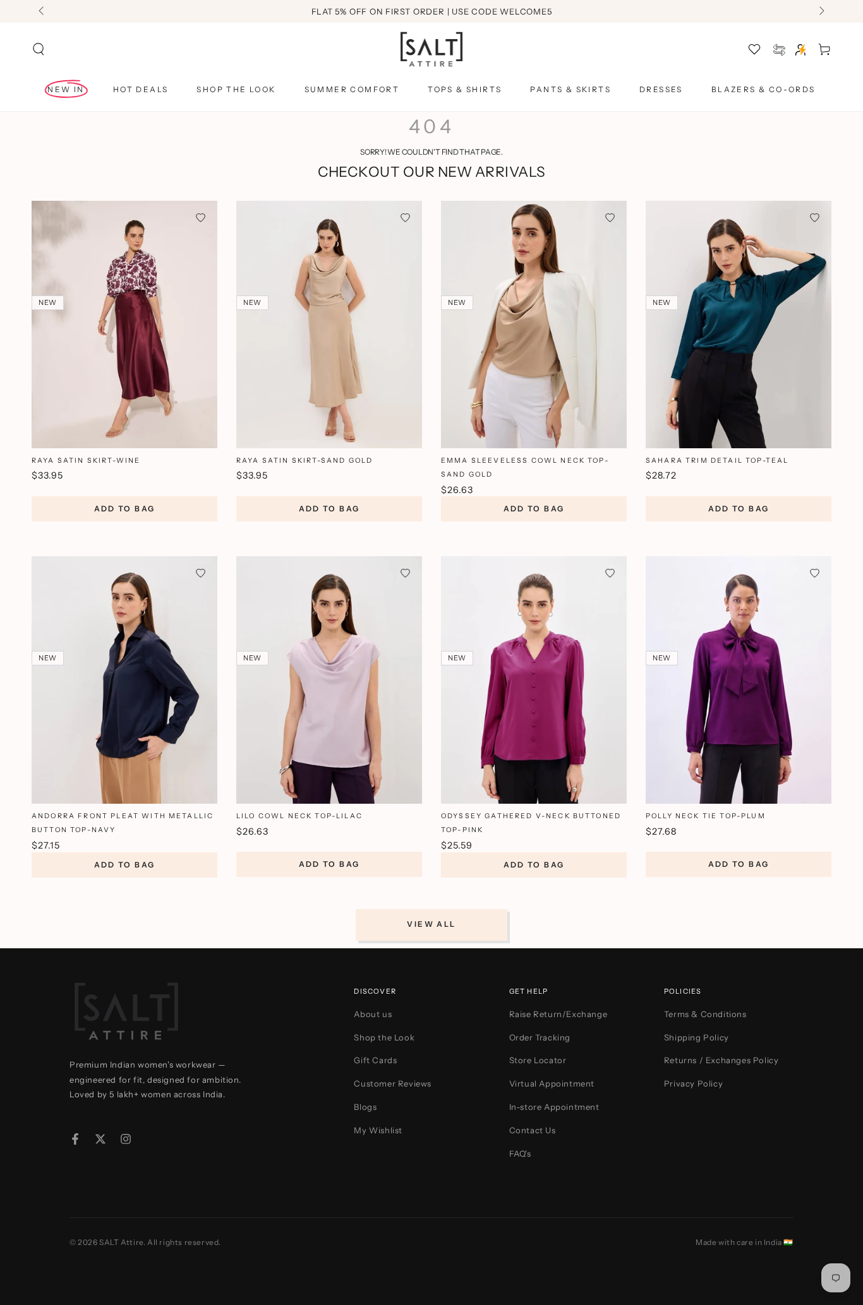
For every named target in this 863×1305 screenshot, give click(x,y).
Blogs (365, 1107)
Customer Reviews (392, 1083)
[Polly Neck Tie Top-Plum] (738, 680)
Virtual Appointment (551, 1083)
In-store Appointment (554, 1107)
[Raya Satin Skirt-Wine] (124, 324)
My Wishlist (378, 1130)
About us (373, 1014)
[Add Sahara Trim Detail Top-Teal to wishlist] (814, 217)
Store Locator (538, 1060)
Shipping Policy (696, 1037)
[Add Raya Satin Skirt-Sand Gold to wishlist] (405, 217)
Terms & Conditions (705, 1014)
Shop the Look (384, 1037)
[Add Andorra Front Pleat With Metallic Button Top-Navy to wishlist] (200, 573)
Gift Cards (375, 1060)
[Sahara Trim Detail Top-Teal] (738, 324)
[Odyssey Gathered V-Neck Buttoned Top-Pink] (534, 680)
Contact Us (532, 1130)
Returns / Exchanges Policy (721, 1060)
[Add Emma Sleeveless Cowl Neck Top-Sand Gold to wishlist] (610, 217)
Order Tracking (539, 1037)
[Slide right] (820, 11)
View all (431, 924)
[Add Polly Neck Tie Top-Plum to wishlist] (814, 573)
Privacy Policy (693, 1083)
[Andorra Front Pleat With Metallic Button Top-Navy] (124, 680)
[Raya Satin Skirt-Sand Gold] (329, 324)
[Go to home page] (431, 49)
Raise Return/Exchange (558, 1014)
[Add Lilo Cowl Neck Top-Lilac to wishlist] (405, 573)
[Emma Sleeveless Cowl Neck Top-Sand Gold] (534, 324)
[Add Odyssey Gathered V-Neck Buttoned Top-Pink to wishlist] (610, 573)
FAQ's (520, 1153)
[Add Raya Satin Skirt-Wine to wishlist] (200, 217)
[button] (38, 49)
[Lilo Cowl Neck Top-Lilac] (329, 680)
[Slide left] (42, 11)
